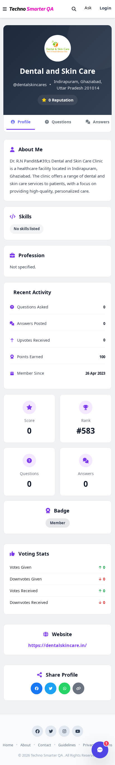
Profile (24, 121)
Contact (44, 744)
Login (105, 8)
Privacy (89, 744)
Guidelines (67, 744)
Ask (88, 7)
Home (8, 744)
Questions (61, 121)
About (25, 744)
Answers (101, 121)
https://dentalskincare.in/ (57, 645)
